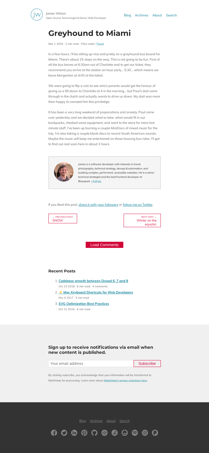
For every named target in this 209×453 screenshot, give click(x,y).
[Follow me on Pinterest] (84, 433)
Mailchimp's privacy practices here (125, 380)
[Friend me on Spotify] (135, 433)
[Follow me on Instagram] (145, 433)
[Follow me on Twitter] (64, 433)
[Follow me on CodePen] (104, 433)
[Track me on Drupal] (125, 433)
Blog (127, 15)
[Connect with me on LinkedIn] (74, 433)
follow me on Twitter (138, 204)
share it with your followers (98, 204)
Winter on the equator (147, 220)
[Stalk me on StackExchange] (115, 433)
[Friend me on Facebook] (54, 433)
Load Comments (104, 245)
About (157, 15)
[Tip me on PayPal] (155, 433)
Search (171, 15)
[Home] (38, 15)
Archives (141, 15)
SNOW (62, 218)
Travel (100, 43)
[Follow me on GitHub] (94, 433)
